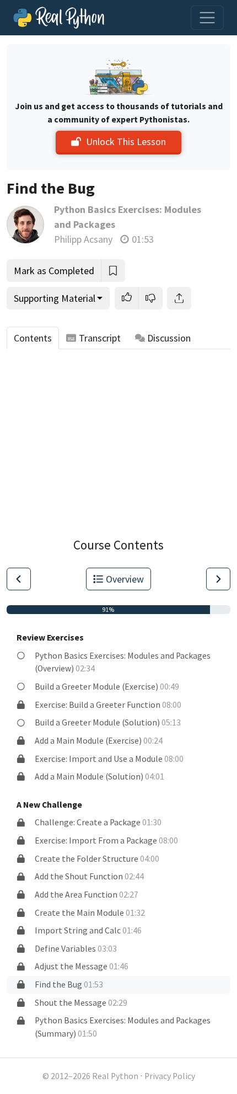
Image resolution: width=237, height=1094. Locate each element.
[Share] (179, 298)
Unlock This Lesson (126, 141)
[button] (127, 298)
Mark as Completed (54, 270)
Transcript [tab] (100, 338)
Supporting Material (54, 298)
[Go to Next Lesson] (218, 579)
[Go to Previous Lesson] (19, 579)
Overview (125, 579)
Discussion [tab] (169, 338)
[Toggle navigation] (207, 18)
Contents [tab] (33, 338)
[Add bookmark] (113, 270)
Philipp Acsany (83, 239)
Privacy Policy (169, 1076)
